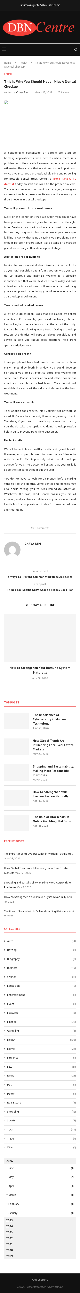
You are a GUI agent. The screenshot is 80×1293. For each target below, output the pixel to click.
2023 (9, 1232)
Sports (41, 1121)
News (41, 1076)
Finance (41, 1022)
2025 (9, 1220)
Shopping (41, 1112)
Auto (41, 941)
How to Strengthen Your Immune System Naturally (51, 794)
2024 (9, 1226)
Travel (41, 1139)
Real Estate (41, 1103)
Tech (41, 1130)
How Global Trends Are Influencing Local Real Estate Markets (53, 745)
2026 (9, 1161)
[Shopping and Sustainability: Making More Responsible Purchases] (16, 772)
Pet (41, 1085)
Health (23, 63)
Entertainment (41, 995)
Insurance (41, 1058)
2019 (9, 1256)
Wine (41, 1148)
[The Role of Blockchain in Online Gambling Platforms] (16, 823)
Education (41, 986)
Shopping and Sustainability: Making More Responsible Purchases (53, 770)
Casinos (41, 977)
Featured (41, 1013)
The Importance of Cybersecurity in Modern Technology (49, 719)
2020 (9, 1250)
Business (41, 968)
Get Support (40, 1280)
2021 (9, 1244)
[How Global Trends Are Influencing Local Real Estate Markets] (16, 746)
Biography (41, 959)
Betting (41, 950)
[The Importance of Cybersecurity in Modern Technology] (16, 721)
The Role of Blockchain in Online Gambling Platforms (52, 819)
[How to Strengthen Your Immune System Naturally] (40, 638)
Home (7, 63)
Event (41, 1004)
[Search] (76, 50)
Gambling (41, 1031)
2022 (9, 1238)
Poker (41, 1094)
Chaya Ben (22, 92)
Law (41, 1067)
